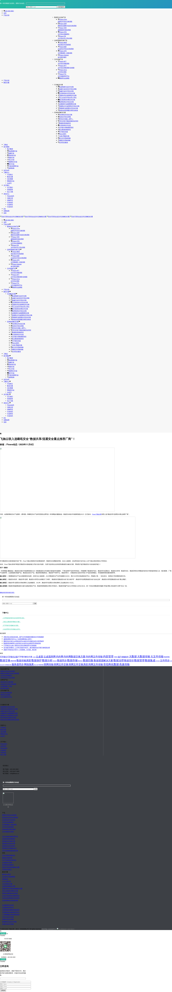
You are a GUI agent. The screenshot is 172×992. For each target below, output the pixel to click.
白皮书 (9, 183)
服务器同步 (18, 664)
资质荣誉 (10, 189)
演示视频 (10, 179)
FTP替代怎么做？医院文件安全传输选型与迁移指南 (20, 645)
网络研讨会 (10, 181)
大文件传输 (156, 656)
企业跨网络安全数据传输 (10, 900)
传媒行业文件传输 (8, 919)
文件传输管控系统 (8, 832)
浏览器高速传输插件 (8, 839)
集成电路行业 (13, 151)
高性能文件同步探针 (8, 846)
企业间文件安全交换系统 (8, 684)
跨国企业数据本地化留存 (10, 893)
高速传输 (124, 664)
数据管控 (129, 660)
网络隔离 (29, 664)
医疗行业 (11, 164)
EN (5, 209)
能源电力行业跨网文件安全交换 (69, 106)
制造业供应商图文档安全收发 (68, 110)
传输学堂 (10, 200)
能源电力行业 (13, 162)
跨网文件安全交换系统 (7, 671)
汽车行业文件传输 (8, 917)
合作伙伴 (3, 746)
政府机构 (11, 168)
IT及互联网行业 (13, 166)
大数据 (133, 656)
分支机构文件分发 (65, 125)
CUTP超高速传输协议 (9, 860)
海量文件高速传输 (64, 140)
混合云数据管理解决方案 (10, 891)
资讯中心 (6, 194)
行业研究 (10, 204)
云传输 (34, 657)
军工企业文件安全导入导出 (68, 97)
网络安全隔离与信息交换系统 (9, 673)
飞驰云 (6, 144)
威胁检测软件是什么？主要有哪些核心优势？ (18, 639)
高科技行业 (12, 155)
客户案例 (6, 147)
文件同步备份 (63, 142)
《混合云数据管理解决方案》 (11, 622)
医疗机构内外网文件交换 (67, 100)
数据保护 (36, 660)
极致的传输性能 (7, 858)
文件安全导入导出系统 (7, 678)
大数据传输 (143, 656)
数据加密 (55, 661)
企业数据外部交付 (8, 907)
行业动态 (10, 202)
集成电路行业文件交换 (66, 87)
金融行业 (11, 153)
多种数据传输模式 (8, 865)
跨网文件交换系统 (78, 664)
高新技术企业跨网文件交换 (68, 95)
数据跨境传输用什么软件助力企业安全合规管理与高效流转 (22, 643)
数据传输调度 (23, 660)
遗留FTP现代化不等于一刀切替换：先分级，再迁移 (20, 650)
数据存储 (72, 660)
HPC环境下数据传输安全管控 (68, 121)
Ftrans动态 (10, 196)
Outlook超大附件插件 (9, 829)
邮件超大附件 (6, 874)
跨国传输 (40, 665)
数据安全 (80, 661)
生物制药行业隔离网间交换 (67, 104)
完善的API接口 (7, 869)
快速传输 (167, 657)
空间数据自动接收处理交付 (10, 912)
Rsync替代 (62, 134)
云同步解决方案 (7, 884)
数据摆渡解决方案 (103, 660)
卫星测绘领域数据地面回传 (10, 910)
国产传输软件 (123, 656)
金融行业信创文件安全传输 (68, 89)
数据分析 (47, 660)
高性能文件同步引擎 (8, 843)
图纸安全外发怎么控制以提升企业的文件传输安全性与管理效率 (24, 641)
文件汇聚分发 (6, 881)
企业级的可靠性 (7, 862)
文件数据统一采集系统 (9, 824)
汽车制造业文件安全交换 (67, 93)
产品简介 (10, 174)
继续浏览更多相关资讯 (7, 592)
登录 (5, 213)
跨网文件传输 (95, 664)
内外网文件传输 (94, 656)
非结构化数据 (111, 664)
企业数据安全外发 (8, 905)
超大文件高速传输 (65, 138)
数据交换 (5, 660)
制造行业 (11, 157)
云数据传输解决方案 (8, 886)
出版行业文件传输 (8, 924)
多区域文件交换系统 (6, 682)
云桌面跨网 (50, 656)
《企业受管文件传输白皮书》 (11, 629)
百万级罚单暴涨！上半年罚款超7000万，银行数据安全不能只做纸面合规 (27, 647)
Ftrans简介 (3, 744)
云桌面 (39, 656)
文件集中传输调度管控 (66, 127)
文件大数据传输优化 (8, 855)
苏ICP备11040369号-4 (49, 929)
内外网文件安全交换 (65, 115)
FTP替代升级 (63, 132)
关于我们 (6, 185)
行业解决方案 (11, 294)
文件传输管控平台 (6, 697)
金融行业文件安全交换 (66, 91)
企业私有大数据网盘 (8, 877)
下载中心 (6, 172)
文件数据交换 (7, 665)
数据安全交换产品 (13, 226)
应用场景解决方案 (13, 321)
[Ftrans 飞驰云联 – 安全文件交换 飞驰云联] (46, 216)
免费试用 (6, 211)
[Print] (0, 434)
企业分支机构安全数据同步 (10, 896)
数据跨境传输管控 (65, 123)
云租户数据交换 (64, 136)
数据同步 (62, 660)
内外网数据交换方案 (74, 656)
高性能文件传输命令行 (9, 848)
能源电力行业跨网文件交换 (9, 715)
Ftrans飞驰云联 (96, 514)
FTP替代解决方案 (25, 656)
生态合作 (6, 170)
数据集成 (150, 660)
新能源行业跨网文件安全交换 (68, 108)
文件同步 (165, 660)
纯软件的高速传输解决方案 (10, 867)
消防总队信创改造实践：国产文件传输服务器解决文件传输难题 (24, 637)
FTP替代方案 (12, 656)
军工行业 (11, 159)
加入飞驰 (10, 192)
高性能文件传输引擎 (8, 841)
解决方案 (6, 82)
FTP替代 (3, 656)
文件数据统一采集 (6, 686)
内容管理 (108, 656)
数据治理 (118, 660)
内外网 (59, 656)
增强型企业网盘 (64, 78)
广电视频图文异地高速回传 (10, 914)
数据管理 (139, 660)
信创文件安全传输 (65, 117)
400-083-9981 (9, 11)
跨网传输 (48, 664)
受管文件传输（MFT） (66, 119)
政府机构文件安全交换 (66, 102)
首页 (5, 13)
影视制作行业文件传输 (9, 922)
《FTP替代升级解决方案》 (10, 625)
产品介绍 (6, 15)
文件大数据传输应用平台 (10, 836)
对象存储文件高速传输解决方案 (12, 888)
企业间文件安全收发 (8, 820)
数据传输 (13, 661)
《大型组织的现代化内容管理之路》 (13, 618)
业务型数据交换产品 (13, 249)
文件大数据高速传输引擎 (10, 851)
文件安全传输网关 (6, 675)
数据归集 (88, 660)
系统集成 (5, 879)
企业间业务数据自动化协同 (10, 898)
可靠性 (116, 657)
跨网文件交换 (61, 664)
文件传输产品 (11, 268)
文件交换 (158, 661)
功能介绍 (10, 198)
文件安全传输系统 (6, 693)
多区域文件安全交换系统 (10, 817)
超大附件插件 (4, 688)
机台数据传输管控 (65, 129)
